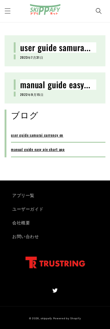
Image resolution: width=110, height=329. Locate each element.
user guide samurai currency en (37, 135)
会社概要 (21, 223)
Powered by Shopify (67, 318)
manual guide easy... (55, 84)
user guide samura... (55, 47)
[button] (98, 11)
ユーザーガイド (27, 209)
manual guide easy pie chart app (38, 149)
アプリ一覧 (23, 195)
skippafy (46, 318)
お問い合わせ (25, 236)
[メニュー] (7, 11)
